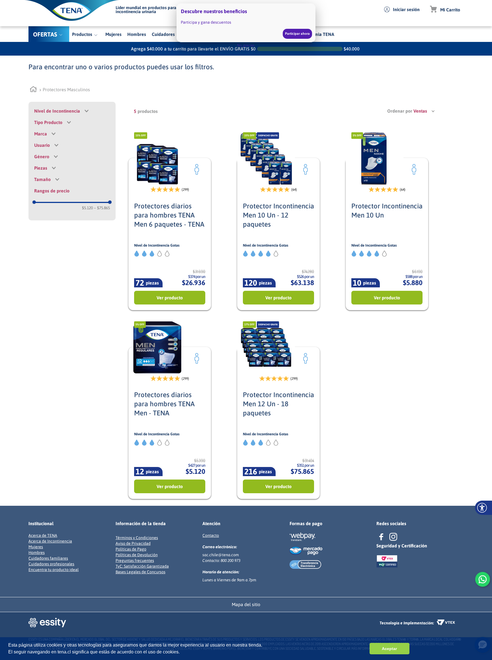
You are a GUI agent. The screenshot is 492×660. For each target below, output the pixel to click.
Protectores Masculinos (66, 89)
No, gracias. (246, 45)
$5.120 (87, 208)
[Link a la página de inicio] (34, 90)
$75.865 (102, 208)
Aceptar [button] (389, 648)
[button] (72, 156)
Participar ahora (297, 34)
